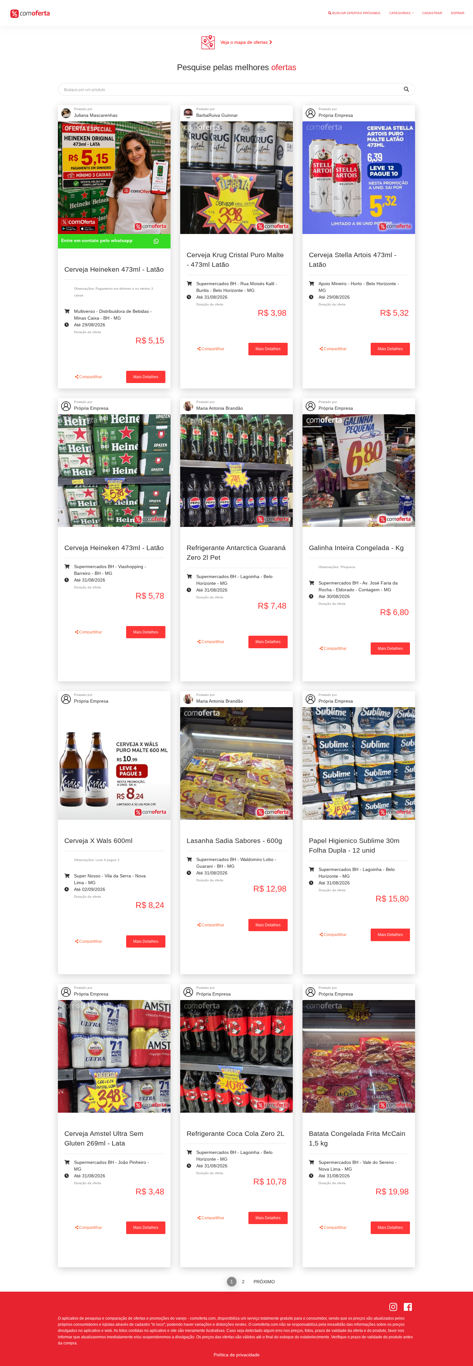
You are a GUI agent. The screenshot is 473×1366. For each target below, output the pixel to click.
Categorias (400, 13)
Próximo (264, 1281)
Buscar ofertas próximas (355, 13)
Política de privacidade (237, 1354)
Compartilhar (90, 377)
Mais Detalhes (145, 377)
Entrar (457, 13)
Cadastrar (432, 13)
